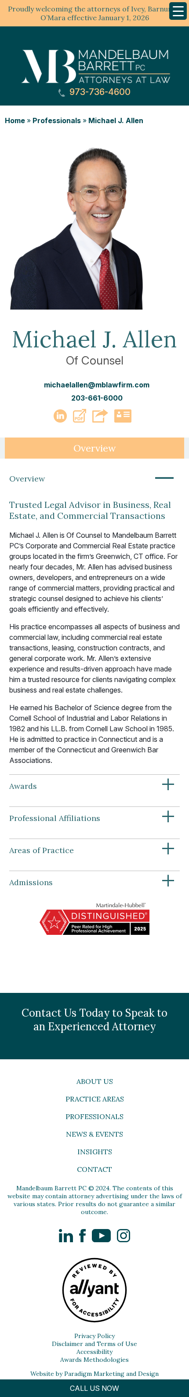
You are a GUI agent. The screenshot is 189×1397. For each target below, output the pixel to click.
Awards (92, 786)
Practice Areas (94, 1098)
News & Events (94, 1134)
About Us (94, 1081)
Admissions (92, 882)
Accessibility (94, 1352)
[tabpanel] (94, 710)
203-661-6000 (97, 398)
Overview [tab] (94, 448)
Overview (92, 478)
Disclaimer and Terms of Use (94, 1344)
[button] (79, 420)
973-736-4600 (99, 92)
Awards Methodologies (94, 1360)
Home (15, 120)
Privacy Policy (94, 1336)
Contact (94, 1169)
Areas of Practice (92, 850)
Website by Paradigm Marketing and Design (94, 1374)
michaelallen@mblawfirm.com (96, 384)
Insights (94, 1151)
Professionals (57, 120)
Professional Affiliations (92, 818)
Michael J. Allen (115, 120)
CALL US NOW (94, 1388)
